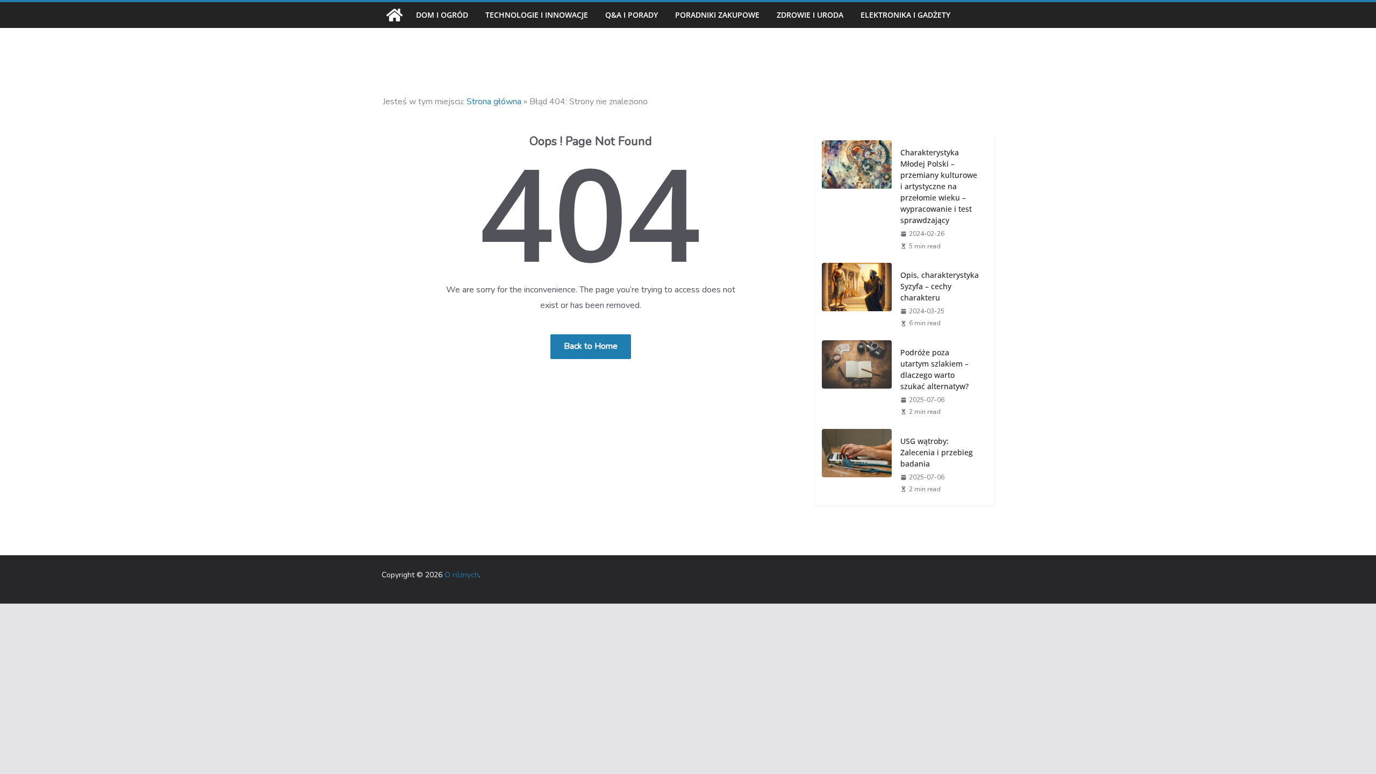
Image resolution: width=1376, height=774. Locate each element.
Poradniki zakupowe (717, 15)
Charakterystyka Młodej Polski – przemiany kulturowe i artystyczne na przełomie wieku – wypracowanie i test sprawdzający (938, 186)
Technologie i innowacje (536, 15)
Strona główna (494, 102)
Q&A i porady (631, 15)
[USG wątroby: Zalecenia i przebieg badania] (857, 464)
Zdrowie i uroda (810, 15)
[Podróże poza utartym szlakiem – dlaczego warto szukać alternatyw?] (857, 381)
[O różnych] (394, 15)
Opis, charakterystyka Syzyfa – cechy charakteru (939, 286)
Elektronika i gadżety (905, 15)
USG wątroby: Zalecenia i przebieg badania (936, 452)
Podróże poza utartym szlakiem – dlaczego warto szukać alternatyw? (934, 369)
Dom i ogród (442, 15)
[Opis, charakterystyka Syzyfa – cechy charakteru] (857, 298)
